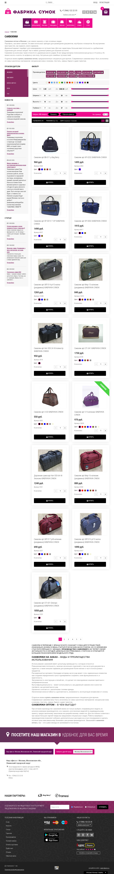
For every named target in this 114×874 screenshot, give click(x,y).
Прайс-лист (9, 848)
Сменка (62, 25)
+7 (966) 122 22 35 (69, 10)
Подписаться (78, 807)
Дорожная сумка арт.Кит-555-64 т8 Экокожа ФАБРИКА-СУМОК (48, 477)
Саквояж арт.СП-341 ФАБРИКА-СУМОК (90, 348)
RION (8, 88)
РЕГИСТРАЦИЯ (104, 2)
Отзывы (8, 852)
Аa (54, 121)
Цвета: (35, 82)
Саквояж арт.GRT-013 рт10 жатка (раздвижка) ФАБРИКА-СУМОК (87, 540)
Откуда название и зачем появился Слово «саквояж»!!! (16, 227)
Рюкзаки (44, 25)
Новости (8, 826)
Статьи (8, 829)
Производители (11, 837)
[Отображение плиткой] (102, 120)
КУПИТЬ (50, 182)
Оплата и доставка (12, 845)
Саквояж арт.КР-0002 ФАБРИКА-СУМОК (90, 221)
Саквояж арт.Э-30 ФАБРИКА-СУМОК (48, 412)
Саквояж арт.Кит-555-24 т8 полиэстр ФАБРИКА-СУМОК (48, 349)
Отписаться (91, 807)
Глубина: (34, 108)
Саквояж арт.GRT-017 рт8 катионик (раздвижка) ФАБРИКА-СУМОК (47, 540)
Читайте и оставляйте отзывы (88, 853)
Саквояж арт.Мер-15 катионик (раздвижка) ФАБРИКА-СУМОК (87, 286)
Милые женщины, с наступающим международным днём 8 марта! (16, 165)
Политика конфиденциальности (14, 869)
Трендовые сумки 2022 (14, 272)
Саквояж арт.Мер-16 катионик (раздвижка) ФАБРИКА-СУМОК (87, 477)
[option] (44, 795)
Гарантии (9, 833)
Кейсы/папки (36, 25)
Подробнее (10, 122)
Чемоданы (53, 25)
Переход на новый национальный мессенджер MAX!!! (15, 133)
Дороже (74, 121)
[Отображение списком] (107, 120)
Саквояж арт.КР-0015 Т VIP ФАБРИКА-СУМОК (49, 222)
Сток (88, 25)
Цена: (34, 89)
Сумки (79, 25)
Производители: (38, 72)
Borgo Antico (11, 83)
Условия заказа (11, 841)
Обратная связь (11, 856)
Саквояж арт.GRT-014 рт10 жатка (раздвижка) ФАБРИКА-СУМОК (47, 286)
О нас (7, 822)
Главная (7, 32)
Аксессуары (70, 25)
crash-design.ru (104, 868)
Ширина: (34, 95)
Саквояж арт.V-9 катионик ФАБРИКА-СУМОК (89, 413)
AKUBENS (9, 72)
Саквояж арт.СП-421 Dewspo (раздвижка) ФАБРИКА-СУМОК (46, 604)
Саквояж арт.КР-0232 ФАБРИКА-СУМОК (90, 157)
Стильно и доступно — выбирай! (14, 109)
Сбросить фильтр (68, 114)
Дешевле (67, 121)
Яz (57, 121)
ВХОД (95, 2)
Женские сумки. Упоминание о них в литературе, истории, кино (16, 250)
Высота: (34, 102)
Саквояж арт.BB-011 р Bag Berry (46, 157)
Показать (53, 114)
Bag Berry (10, 77)
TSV (8, 94)
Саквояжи (27, 25)
